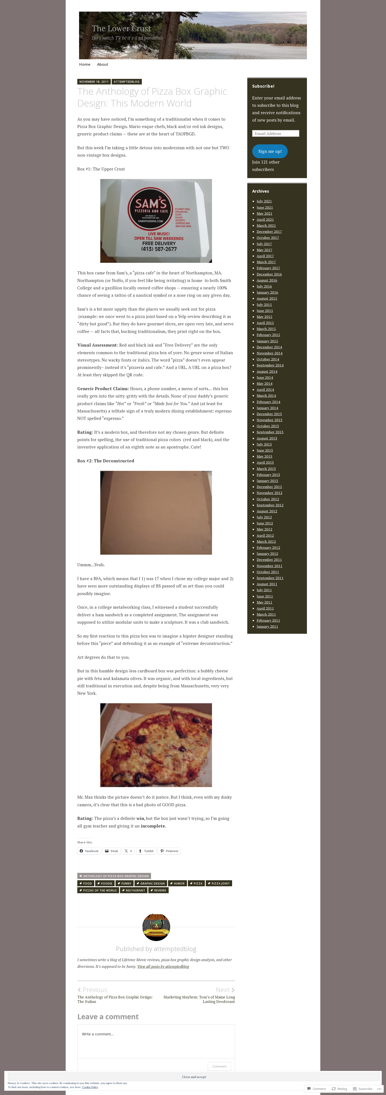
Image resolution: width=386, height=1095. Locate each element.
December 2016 (269, 274)
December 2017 (269, 231)
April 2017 (265, 255)
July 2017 (264, 243)
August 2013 (267, 438)
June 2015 (265, 310)
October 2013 (268, 425)
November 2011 (269, 565)
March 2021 (266, 225)
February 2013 (268, 474)
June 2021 (265, 207)
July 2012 (264, 517)
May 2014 (264, 383)
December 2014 (269, 347)
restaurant (135, 890)
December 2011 (269, 559)
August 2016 (267, 280)
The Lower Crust (121, 28)
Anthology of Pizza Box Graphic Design (116, 876)
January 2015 (267, 341)
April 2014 (265, 389)
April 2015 (265, 322)
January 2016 (267, 292)
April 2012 (265, 535)
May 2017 (264, 249)
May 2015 (264, 316)
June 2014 (265, 377)
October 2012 (268, 499)
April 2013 (265, 462)
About (102, 64)
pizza (198, 883)
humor (179, 883)
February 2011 (268, 620)
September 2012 (270, 505)
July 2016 (264, 286)
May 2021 (264, 213)
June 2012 (265, 523)
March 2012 (266, 541)
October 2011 (268, 571)
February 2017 (268, 267)
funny (126, 883)
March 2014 (266, 395)
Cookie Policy (90, 1087)
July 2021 (264, 201)
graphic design (153, 883)
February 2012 (268, 547)
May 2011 (264, 602)
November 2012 (269, 492)
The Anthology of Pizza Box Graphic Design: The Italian (115, 995)
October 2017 (268, 237)
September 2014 (270, 365)
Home (84, 64)
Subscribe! (263, 86)
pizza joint (221, 883)
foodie (106, 883)
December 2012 (269, 486)
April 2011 (265, 608)
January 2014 (267, 407)
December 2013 (269, 413)
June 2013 (265, 450)
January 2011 (267, 626)
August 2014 (267, 371)
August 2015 (267, 298)
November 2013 (269, 419)
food (87, 883)
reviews (160, 890)
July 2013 (264, 444)
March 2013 (266, 468)
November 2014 (269, 353)
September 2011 (270, 577)
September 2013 (270, 432)
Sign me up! (270, 151)
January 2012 (267, 553)
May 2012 (264, 529)
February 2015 (268, 334)
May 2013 (264, 456)
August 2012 (267, 511)
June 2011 (265, 596)
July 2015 (264, 304)
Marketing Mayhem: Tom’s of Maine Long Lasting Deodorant (199, 995)
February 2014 (268, 401)
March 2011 (266, 614)
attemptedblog (127, 82)
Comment (219, 1066)
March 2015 (266, 328)
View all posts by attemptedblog (163, 966)
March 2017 (266, 261)
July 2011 (264, 590)
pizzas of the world (100, 890)
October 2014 (268, 359)
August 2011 (267, 583)
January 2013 (267, 480)
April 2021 (265, 219)
